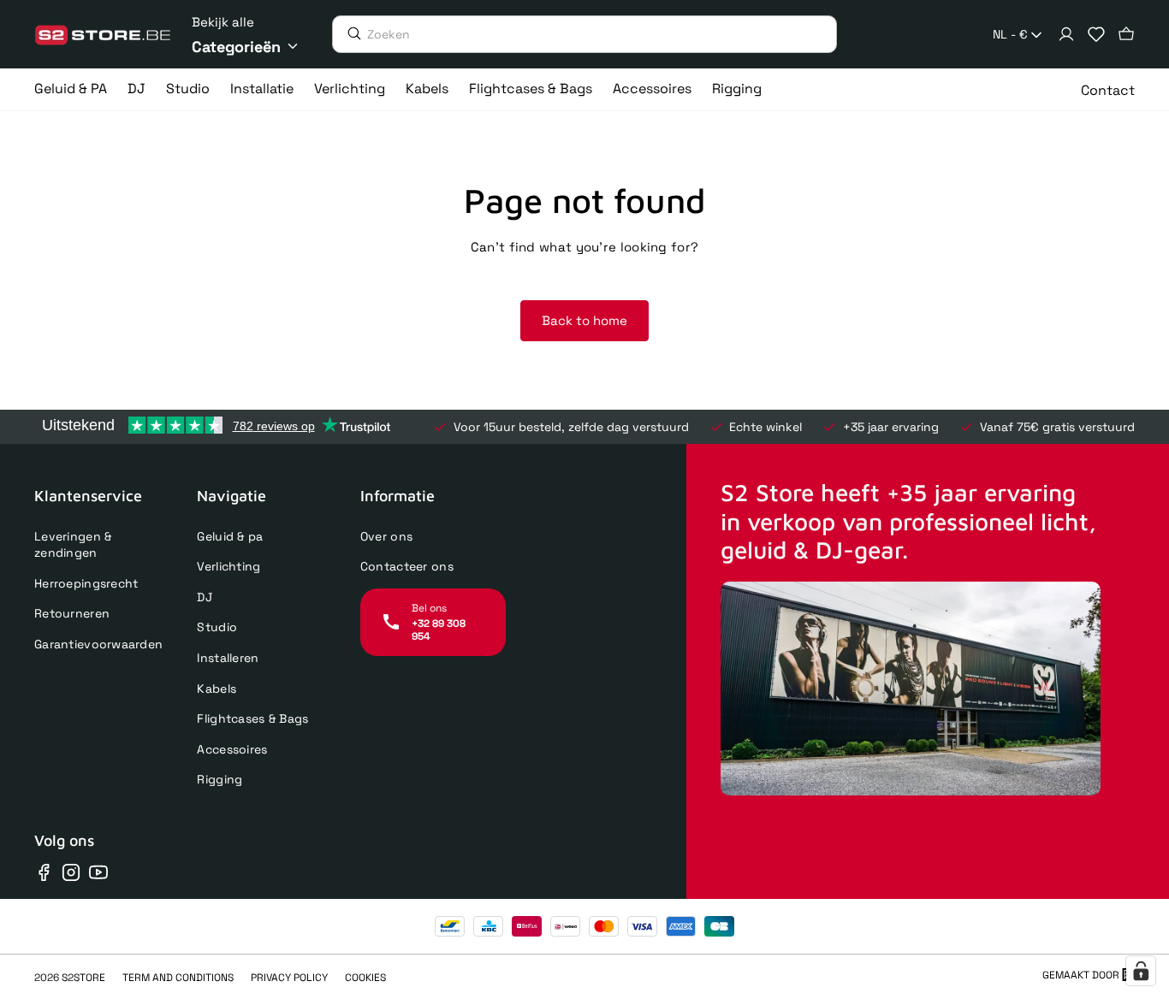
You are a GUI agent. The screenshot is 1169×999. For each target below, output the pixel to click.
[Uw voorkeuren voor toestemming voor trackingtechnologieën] (1140, 970)
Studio (217, 627)
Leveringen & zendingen (72, 545)
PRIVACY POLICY (289, 977)
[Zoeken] (350, 33)
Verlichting (228, 566)
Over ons (386, 536)
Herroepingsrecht (86, 583)
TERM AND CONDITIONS (178, 977)
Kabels (216, 688)
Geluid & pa (230, 536)
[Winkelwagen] (1126, 34)
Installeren (227, 657)
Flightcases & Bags (252, 718)
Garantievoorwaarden (98, 644)
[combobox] (1019, 35)
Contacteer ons (407, 566)
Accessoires (232, 749)
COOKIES (365, 977)
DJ (204, 597)
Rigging (219, 779)
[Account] (1066, 34)
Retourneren (72, 613)
